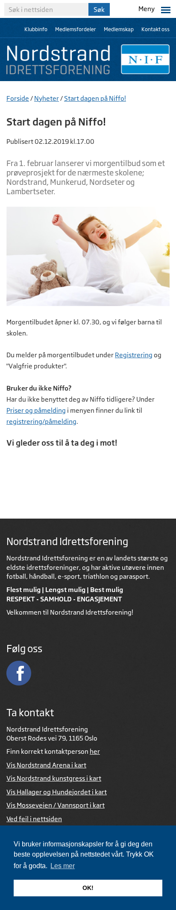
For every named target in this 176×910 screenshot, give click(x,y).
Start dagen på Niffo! (95, 98)
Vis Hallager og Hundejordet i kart (56, 792)
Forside (17, 98)
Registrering (134, 355)
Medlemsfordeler (75, 29)
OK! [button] (88, 887)
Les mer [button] (62, 865)
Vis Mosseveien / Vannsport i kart (55, 805)
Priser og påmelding (36, 410)
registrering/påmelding (41, 421)
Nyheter (46, 98)
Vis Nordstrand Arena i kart (46, 765)
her (95, 751)
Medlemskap (119, 29)
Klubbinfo (35, 29)
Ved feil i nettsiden (34, 819)
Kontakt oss (155, 29)
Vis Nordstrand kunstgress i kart (53, 778)
